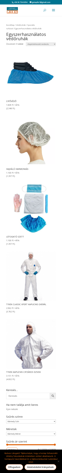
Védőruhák (21, 25)
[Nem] (58, 461)
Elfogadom (14, 467)
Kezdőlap (10, 25)
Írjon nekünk (12, 409)
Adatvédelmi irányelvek (40, 467)
